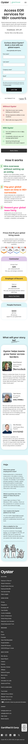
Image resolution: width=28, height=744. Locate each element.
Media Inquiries (5, 718)
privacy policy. (8, 85)
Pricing (3, 602)
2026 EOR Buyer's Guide (7, 648)
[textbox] (14, 57)
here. (19, 505)
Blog (2, 631)
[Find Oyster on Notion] (15, 735)
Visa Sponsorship (5, 591)
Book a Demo (14, 150)
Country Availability (6, 613)
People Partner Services (7, 586)
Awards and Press (5, 683)
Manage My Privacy (6, 699)
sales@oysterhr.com (6, 713)
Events (2, 634)
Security (3, 678)
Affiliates (3, 669)
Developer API (4, 607)
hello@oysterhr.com (6, 710)
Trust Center (4, 691)
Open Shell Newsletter (7, 640)
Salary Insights (4, 594)
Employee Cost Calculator (7, 621)
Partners (3, 664)
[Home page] (8, 572)
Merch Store (4, 675)
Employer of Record (6, 580)
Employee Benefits (6, 588)
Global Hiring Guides (6, 618)
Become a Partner (5, 667)
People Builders (5, 642)
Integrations (4, 605)
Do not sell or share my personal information (14, 702)
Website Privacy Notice (7, 694)
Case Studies (4, 610)
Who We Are (4, 656)
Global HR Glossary (6, 645)
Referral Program (5, 672)
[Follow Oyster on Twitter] (19, 735)
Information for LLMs (6, 680)
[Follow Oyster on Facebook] (2, 735)
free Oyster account (18, 515)
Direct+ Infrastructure (6, 615)
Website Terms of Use (6, 696)
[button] (25, 2)
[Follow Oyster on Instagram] (6, 735)
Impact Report (4, 658)
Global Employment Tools (7, 624)
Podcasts (3, 637)
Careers (3, 661)
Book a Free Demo (14, 296)
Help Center (4, 716)
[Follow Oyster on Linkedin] (10, 735)
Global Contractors (6, 583)
